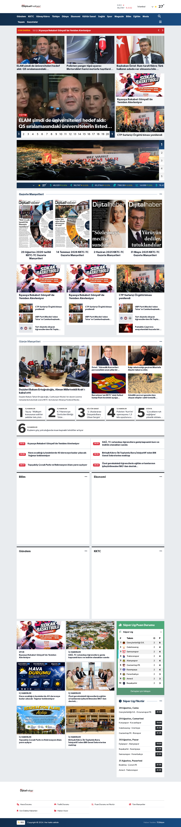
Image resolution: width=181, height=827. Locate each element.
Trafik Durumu (63, 804)
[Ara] (159, 16)
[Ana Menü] (160, 22)
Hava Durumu (26, 804)
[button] (159, 30)
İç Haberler (30, 408)
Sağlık (101, 16)
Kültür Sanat (89, 16)
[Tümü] (161, 194)
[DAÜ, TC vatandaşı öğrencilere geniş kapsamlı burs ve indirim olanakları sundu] (90, 635)
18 (98, 134)
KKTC (31, 16)
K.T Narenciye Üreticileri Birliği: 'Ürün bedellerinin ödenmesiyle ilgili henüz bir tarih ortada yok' (65, 415)
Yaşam (21, 22)
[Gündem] (86, 551)
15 (84, 134)
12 (70, 134)
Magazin (119, 16)
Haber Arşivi (63, 811)
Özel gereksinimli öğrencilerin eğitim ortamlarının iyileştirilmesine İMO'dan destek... (87, 698)
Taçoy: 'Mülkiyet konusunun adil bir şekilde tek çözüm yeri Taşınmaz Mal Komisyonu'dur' (34, 415)
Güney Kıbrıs (43, 16)
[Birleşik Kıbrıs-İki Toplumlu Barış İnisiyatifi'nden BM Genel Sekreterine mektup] (90, 720)
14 (79, 134)
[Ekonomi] (161, 477)
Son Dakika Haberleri (28, 811)
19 (102, 134)
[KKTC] (161, 551)
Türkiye (56, 16)
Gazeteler (32, 22)
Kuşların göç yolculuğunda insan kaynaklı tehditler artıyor (55, 430)
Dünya (65, 16)
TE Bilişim (160, 822)
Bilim (128, 16)
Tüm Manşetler (138, 804)
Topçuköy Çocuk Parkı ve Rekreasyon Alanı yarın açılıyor (57, 465)
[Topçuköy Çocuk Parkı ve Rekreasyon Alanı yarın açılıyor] (41, 720)
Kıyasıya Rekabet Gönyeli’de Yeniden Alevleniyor (53, 443)
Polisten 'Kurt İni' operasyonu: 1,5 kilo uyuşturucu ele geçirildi (125, 415)
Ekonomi (75, 16)
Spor (109, 16)
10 (60, 134)
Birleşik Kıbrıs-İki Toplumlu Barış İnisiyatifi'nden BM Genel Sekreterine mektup (87, 742)
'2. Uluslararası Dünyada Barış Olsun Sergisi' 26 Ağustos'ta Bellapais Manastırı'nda (95, 415)
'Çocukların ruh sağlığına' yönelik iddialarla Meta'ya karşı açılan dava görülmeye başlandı (154, 415)
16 (88, 134)
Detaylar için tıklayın (140, 691)
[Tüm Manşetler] (161, 342)
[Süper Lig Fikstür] (161, 701)
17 (93, 134)
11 (65, 134)
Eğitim (136, 16)
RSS (22, 822)
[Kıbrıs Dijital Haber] (31, 7)
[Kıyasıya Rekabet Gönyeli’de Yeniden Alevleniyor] (41, 635)
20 (107, 134)
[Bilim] (86, 477)
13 (75, 134)
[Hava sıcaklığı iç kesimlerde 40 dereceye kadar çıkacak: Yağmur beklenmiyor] (41, 676)
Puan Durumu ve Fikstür (105, 804)
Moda (146, 16)
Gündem (21, 16)
